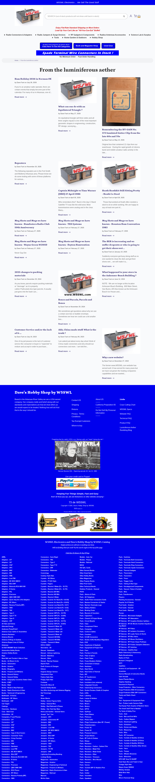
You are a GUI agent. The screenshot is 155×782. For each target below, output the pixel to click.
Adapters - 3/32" (7, 565)
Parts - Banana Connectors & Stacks (92, 602)
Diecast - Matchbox (47, 656)
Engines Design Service (49, 672)
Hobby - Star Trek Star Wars (50, 709)
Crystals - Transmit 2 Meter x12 (51, 629)
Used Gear (108, 46)
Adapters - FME (7, 576)
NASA (82, 565)
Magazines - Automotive (49, 759)
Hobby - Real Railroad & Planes (52, 706)
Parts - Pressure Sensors (88, 733)
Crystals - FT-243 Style (48, 581)
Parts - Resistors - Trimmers (89, 757)
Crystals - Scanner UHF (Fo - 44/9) (52, 618)
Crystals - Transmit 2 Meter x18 (51, 632)
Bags (3, 656)
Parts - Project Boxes (87, 736)
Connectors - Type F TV (49, 565)
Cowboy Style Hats (47, 576)
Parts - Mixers (84, 704)
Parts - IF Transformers (88, 677)
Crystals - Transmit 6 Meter (50, 642)
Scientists (122, 671)
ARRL (4, 557)
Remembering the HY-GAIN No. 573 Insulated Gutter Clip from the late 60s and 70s (121, 133)
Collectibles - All (7, 714)
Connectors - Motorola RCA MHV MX (14, 757)
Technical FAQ (126, 418)
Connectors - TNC (47, 560)
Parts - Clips (84, 624)
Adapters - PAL (7, 592)
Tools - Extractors (125, 724)
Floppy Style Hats (47, 680)
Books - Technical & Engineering (13, 693)
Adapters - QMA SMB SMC (11, 597)
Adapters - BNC (7, 570)
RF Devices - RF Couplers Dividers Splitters (134, 621)
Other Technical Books (88, 586)
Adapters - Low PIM (8, 578)
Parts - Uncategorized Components (131, 586)
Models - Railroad (86, 562)
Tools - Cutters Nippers (127, 719)
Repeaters (20, 163)
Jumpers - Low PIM (47, 727)
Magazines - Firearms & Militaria (52, 768)
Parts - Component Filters (89, 626)
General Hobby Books (48, 688)
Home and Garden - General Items (53, 711)
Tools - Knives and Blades (128, 727)
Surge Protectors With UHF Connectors (132, 692)
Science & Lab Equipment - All (129, 668)
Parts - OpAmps (85, 711)
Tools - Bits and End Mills (128, 716)
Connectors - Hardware (10, 746)
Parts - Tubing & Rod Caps (128, 584)
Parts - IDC (83, 674)
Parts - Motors (85, 706)
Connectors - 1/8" (8, 722)
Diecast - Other (46, 658)
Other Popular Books (87, 581)
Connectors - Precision (10, 765)
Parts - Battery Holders (88, 608)
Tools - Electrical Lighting (128, 722)
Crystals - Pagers (47, 584)
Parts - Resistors (85, 743)
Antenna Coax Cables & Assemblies (14, 632)
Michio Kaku (45, 778)
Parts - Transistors (125, 576)
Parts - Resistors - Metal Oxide (90, 752)
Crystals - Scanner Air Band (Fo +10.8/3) (55, 602)
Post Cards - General (126, 608)
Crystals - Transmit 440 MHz (50, 640)
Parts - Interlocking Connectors (91, 688)
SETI (120, 663)
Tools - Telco (123, 748)
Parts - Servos (85, 765)
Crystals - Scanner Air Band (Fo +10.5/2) (55, 600)
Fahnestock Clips (47, 674)
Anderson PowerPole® (10, 629)
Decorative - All (46, 648)
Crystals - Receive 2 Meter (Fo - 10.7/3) (54, 586)
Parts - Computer (86, 629)
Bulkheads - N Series (9, 695)
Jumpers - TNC (46, 746)
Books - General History (10, 674)
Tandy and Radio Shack (127, 695)
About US (99, 399)
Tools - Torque (124, 751)
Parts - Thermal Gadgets (127, 570)
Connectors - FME (8, 743)
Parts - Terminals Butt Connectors (131, 560)
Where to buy (77, 426)
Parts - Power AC (86, 727)
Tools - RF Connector (126, 735)
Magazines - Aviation (48, 762)
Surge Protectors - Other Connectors (131, 687)
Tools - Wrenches (125, 756)
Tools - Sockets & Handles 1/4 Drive (131, 740)
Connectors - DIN (8, 741)
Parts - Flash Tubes (86, 658)
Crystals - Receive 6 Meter (50, 597)
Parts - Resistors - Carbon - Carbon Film (94, 746)
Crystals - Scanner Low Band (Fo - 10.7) (54, 610)
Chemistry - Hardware (9, 709)
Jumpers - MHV (46, 733)
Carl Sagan (5, 704)
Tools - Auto (123, 714)
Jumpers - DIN (46, 725)
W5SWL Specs (126, 409)
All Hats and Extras (8, 624)
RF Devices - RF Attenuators (128, 618)
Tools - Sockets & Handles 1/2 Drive (131, 738)
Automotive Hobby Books (11, 650)
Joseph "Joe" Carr (47, 714)
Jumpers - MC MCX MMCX (50, 730)
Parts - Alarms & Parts (87, 594)
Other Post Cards (86, 584)
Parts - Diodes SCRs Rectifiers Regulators (94, 640)
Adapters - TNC (7, 610)
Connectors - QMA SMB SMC (12, 768)
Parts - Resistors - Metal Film (90, 749)
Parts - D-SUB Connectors (89, 637)
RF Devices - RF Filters (127, 628)
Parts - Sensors (85, 762)
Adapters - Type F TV (9, 616)
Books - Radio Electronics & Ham (13, 690)
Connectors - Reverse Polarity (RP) (14, 775)
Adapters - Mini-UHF (9, 584)
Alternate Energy (7, 626)
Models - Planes (85, 560)
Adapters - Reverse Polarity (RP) (13, 605)
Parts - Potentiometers (87, 725)
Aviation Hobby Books (9, 653)
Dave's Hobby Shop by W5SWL (43, 392)
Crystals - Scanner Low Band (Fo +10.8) (54, 608)
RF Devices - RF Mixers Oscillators (131, 639)
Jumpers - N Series (47, 738)
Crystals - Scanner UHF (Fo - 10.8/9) (53, 616)
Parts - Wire (123, 592)
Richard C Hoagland (126, 660)
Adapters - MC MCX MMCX (11, 581)
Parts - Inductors (85, 680)
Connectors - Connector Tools (12, 736)
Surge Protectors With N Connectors (131, 690)
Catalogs (5, 706)
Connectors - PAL (8, 762)
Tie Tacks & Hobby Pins (127, 711)
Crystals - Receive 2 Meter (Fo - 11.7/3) (54, 589)
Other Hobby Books (86, 576)
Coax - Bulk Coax (8, 711)
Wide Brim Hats (124, 772)
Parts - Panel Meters (87, 714)
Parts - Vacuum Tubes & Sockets (130, 589)
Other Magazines (86, 578)
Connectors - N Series (9, 759)
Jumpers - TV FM (47, 749)
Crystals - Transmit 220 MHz (50, 637)
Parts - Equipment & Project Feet (91, 648)
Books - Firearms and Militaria (12, 672)
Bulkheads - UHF (7, 701)
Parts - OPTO (84, 709)
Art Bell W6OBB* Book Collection (13, 648)
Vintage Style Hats (125, 764)
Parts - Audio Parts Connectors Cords (93, 600)
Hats (42, 695)
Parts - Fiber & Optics (87, 656)
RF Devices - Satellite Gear (128, 650)
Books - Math (6, 685)
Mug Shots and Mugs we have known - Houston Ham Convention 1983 (121, 224)
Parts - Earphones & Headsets (90, 645)
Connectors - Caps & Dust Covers (13, 733)
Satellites (122, 666)
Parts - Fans (84, 650)
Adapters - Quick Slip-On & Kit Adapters (16, 600)
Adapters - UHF (7, 621)
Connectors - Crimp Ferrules (12, 738)
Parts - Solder (84, 773)
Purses (121, 613)
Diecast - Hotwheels (47, 650)
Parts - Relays (84, 741)
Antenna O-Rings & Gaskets (11, 640)
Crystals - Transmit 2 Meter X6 (51, 626)
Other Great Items (86, 573)
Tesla (120, 698)
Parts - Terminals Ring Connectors (131, 565)
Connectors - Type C (48, 562)
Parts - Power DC (86, 730)
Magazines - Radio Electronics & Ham (54, 770)
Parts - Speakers (85, 778)
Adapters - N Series (8, 589)
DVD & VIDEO (45, 645)
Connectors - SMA (8, 778)
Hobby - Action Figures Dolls (51, 701)
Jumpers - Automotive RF (50, 720)
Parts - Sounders (86, 775)
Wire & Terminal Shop (126, 778)
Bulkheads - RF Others (9, 698)
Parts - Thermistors (125, 573)
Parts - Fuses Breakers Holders (90, 661)
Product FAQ (125, 423)
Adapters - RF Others (9, 602)
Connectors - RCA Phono (10, 770)
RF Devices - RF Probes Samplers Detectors (134, 644)
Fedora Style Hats (47, 677)
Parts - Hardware (85, 666)
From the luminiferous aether (29, 60)
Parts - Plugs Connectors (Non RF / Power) (95, 722)
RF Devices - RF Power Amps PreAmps (132, 642)
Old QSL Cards (85, 568)
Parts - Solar (84, 770)
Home (16, 60)
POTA (82, 592)
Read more (19, 97)
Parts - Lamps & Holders (88, 698)
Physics (121, 597)
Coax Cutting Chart (127, 405)
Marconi (43, 775)
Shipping (75, 405)
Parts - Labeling (85, 695)
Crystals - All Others (48, 578)
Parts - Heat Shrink (86, 669)
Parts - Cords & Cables (88, 632)
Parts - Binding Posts (87, 610)
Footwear (44, 682)
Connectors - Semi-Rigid (49, 557)
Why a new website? (112, 357)
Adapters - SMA (7, 608)
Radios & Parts (124, 658)
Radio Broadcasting (126, 655)
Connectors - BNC (8, 730)
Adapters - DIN (7, 573)
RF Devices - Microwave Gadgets (130, 616)
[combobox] (83, 16)
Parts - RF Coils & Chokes (89, 738)
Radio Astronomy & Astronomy (130, 652)
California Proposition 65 (106, 405)
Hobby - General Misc (48, 704)
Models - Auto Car (86, 557)
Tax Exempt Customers (81, 421)
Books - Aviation (7, 666)
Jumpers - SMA (46, 743)
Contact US (76, 400)
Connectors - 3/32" (8, 725)
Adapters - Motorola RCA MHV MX (14, 586)
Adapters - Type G (8, 618)
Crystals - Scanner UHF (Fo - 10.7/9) (53, 613)
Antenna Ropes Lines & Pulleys (13, 642)
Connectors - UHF (47, 568)
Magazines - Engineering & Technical (54, 765)
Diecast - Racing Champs (49, 661)
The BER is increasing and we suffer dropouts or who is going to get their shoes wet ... (120, 244)
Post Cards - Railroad (126, 610)
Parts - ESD (84, 642)
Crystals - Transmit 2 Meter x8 (51, 634)
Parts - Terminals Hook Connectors (131, 562)
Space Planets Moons (126, 679)
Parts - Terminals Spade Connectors (131, 568)
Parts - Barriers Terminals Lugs (91, 605)
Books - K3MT (6, 682)
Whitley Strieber (124, 770)
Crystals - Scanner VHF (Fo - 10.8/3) (53, 624)
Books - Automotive (9, 664)
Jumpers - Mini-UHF (48, 736)
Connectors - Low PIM (9, 749)
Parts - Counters (85, 634)
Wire (120, 775)
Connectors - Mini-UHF (10, 754)
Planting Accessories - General (129, 600)
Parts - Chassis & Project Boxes (91, 618)
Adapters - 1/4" (7, 560)
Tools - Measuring (125, 730)
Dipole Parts (45, 664)
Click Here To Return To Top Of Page (77, 553)
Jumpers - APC (46, 717)
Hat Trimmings (46, 693)
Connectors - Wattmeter (49, 570)
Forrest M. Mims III (47, 685)
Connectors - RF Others (10, 773)
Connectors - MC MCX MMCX (12, 752)
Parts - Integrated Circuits (89, 685)
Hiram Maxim (45, 698)
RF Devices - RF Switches (128, 647)
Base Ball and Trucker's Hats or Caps (15, 658)
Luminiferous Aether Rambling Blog (128, 428)
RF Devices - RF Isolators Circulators (132, 631)
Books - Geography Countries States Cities (17, 680)
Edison (43, 669)
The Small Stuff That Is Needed (130, 708)
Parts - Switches (124, 557)
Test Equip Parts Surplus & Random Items (134, 706)
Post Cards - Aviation (126, 605)
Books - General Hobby (10, 677)
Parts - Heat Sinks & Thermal (90, 672)
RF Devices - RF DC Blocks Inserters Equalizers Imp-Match (135, 625)
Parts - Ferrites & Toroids (88, 653)
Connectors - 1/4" (8, 720)
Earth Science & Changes (50, 666)
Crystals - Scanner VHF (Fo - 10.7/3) (53, 621)
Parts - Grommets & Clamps (89, 664)
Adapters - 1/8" (7, 562)
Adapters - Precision (9, 594)
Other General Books (87, 570)
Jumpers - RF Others (48, 741)
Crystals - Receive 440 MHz (50, 594)
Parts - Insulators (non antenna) (91, 682)
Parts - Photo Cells (86, 720)
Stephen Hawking (125, 682)
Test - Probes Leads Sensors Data (130, 703)
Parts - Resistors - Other (88, 754)
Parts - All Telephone (87, 597)
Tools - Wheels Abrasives (128, 754)
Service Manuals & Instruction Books (132, 674)
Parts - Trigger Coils (126, 581)
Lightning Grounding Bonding (51, 754)
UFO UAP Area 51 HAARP (128, 759)
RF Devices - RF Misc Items (128, 636)
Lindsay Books (46, 757)
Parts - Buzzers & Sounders (89, 613)
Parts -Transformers (126, 594)
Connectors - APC (8, 727)
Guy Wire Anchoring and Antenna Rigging (55, 690)
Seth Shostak (123, 676)
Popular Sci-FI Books (126, 602)
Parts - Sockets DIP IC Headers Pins (92, 768)
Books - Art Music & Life (10, 661)
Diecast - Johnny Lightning (50, 653)
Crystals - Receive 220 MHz (50, 592)
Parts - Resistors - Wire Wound (90, 759)
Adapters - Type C (8, 613)
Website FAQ (125, 414)
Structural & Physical (126, 684)
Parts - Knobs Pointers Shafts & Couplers (94, 690)
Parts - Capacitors (86, 616)
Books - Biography (8, 669)
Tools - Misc (123, 732)
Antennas (5, 645)
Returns (75, 409)
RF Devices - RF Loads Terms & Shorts (132, 634)
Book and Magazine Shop (87, 46)
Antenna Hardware (8, 634)
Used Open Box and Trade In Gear (131, 762)
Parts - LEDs (84, 693)
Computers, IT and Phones (11, 717)
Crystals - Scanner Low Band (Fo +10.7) (54, 605)
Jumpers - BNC (46, 722)
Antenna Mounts (7, 637)
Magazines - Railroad (48, 773)
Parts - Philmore (85, 717)
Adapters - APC (7, 568)
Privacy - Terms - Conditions (78, 415)
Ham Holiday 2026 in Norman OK (33, 79)
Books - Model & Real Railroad (12, 688)
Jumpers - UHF (46, 752)
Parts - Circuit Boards (87, 621)
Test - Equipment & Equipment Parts (131, 700)
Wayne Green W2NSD (126, 767)
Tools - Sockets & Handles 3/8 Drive (131, 743)
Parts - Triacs (123, 578)
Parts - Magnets (85, 701)
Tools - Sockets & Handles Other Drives (132, 746)
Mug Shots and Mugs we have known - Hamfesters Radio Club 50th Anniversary (32, 224)
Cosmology (45, 573)
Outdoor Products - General (89, 589)
